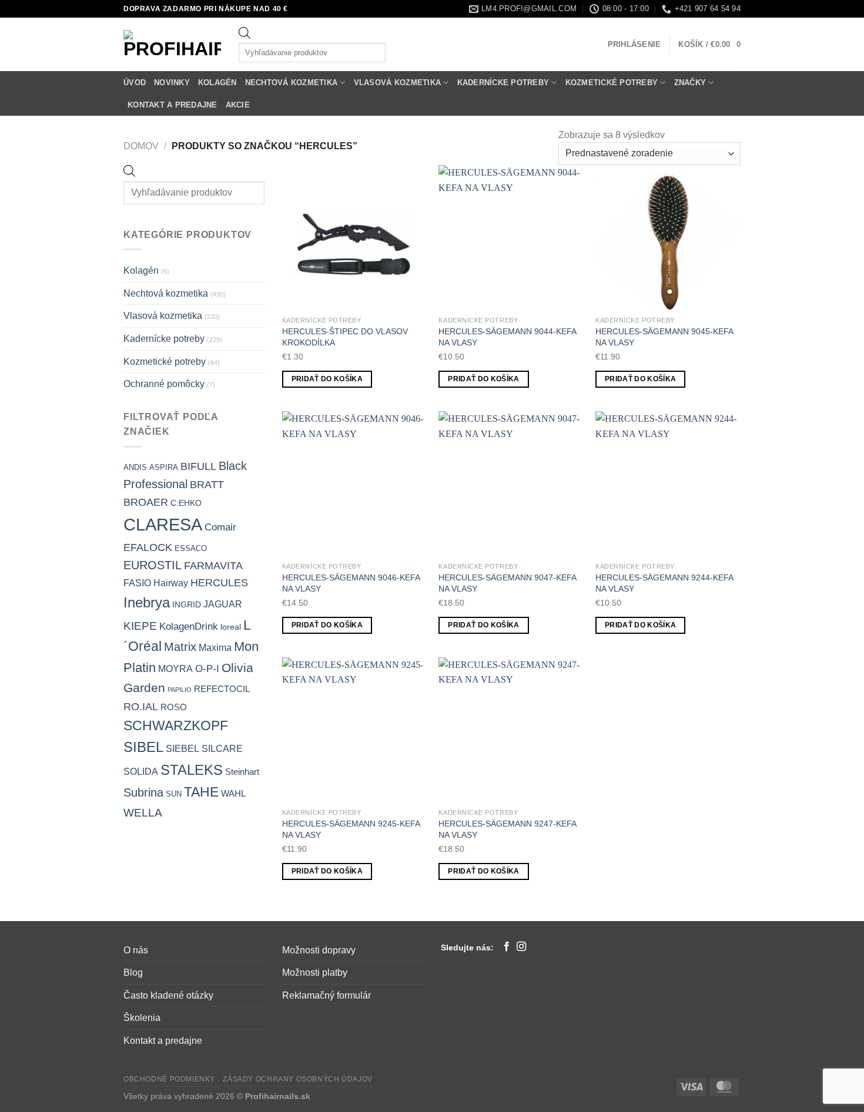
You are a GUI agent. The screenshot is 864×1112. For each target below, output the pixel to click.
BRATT (207, 485)
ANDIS (135, 467)
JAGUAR (222, 604)
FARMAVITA (213, 566)
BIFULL (198, 466)
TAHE (201, 791)
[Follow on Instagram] (521, 947)
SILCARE (222, 748)
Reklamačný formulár (326, 995)
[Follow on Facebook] (506, 947)
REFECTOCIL (222, 689)
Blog (133, 972)
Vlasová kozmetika (397, 82)
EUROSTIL (152, 565)
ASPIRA (163, 467)
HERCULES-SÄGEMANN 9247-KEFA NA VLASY (507, 829)
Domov (141, 146)
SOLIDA (140, 772)
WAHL (233, 793)
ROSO (173, 707)
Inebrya (146, 602)
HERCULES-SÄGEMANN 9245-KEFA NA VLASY (351, 829)
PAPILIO (180, 689)
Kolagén (217, 82)
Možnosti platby (314, 972)
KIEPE (140, 626)
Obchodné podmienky (169, 1079)
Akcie (238, 104)
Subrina (143, 792)
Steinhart (242, 772)
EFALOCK (147, 547)
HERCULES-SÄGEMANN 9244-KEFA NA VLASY (664, 583)
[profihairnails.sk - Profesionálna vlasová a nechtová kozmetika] (172, 44)
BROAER (145, 502)
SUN (174, 794)
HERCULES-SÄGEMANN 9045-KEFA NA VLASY (664, 337)
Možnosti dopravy (319, 950)
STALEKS (191, 770)
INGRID (186, 604)
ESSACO (191, 548)
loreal (230, 626)
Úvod (134, 82)
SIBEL (143, 747)
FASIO (137, 583)
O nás (135, 950)
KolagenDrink (188, 626)
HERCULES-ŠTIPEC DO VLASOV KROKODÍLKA (345, 337)
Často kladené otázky (168, 995)
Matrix (180, 646)
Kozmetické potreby (611, 82)
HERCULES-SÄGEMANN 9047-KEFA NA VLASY (507, 583)
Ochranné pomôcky (164, 384)
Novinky (172, 82)
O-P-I (207, 668)
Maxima (215, 647)
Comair (220, 527)
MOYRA (175, 669)
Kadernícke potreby (503, 82)
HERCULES (219, 583)
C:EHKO (186, 503)
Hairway (170, 582)
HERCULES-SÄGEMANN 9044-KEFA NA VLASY (507, 337)
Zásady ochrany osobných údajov (297, 1079)
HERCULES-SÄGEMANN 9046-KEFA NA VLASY (351, 583)
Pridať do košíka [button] (327, 378)
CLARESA (162, 524)
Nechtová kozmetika (291, 82)
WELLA (142, 812)
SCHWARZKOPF (175, 725)
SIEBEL (182, 748)
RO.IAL (140, 706)
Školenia (141, 1018)
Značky (690, 82)
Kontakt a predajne (172, 104)
